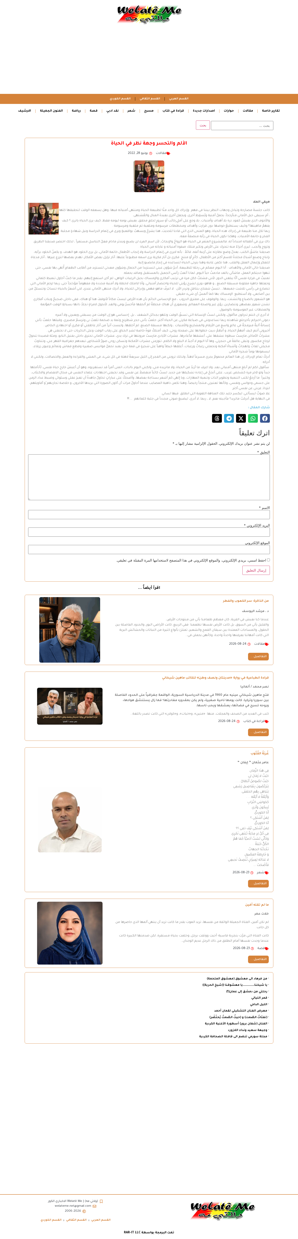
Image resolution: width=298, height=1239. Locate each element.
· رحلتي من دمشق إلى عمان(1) (247, 991)
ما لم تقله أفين (257, 905)
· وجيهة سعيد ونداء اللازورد (248, 1030)
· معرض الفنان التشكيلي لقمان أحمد (241, 1011)
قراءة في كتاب (173, 111)
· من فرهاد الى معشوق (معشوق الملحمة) (238, 979)
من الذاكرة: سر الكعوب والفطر (246, 601)
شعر (131, 111)
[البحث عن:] (242, 125)
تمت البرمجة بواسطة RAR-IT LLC (149, 1233)
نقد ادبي (112, 111)
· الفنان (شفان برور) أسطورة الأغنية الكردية (237, 1023)
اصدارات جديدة (204, 111)
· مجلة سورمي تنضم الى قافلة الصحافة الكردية (234, 1036)
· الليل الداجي (259, 1004)
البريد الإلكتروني (257, 525)
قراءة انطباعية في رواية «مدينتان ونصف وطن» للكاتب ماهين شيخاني (215, 678)
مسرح (149, 111)
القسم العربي (178, 98)
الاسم (264, 507)
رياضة (76, 111)
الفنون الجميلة (51, 111)
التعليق (263, 452)
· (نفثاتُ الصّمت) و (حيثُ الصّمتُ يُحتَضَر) (239, 1017)
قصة (94, 111)
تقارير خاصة (271, 111)
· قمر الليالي (260, 998)
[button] (265, 418)
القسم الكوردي (120, 98)
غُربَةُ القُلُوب (260, 754)
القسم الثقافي (150, 98)
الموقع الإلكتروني (257, 543)
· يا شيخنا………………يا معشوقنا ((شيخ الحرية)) (235, 985)
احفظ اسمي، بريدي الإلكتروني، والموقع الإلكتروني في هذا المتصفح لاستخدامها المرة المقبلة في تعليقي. (191, 560)
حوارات (229, 111)
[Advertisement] (149, 61)
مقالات (248, 111)
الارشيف (24, 111)
